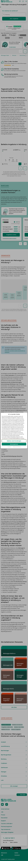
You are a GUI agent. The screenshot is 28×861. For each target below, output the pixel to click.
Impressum (9, 446)
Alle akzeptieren (14, 444)
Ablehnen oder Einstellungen (14, 441)
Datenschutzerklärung (17, 446)
